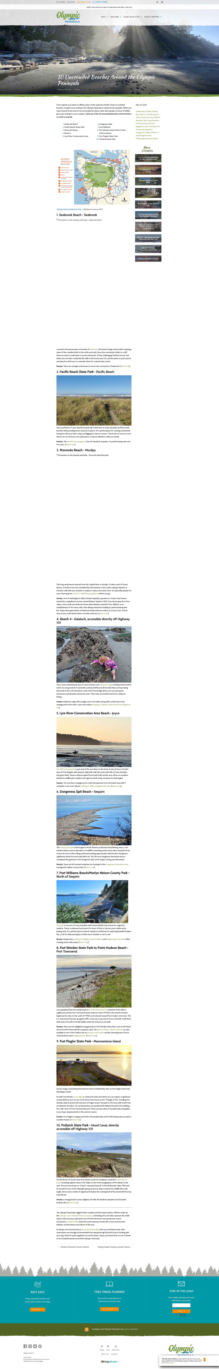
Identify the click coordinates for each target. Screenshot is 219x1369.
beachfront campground (76, 441)
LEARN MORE (72, 1222)
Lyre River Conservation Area (76, 136)
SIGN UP (180, 1311)
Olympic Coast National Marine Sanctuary (76, 1216)
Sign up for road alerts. (129, 1329)
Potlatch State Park (107, 139)
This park (60, 925)
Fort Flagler (78, 1097)
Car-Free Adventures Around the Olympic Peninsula (148, 215)
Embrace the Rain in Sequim (148, 259)
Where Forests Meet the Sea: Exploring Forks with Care (148, 238)
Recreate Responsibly (90, 1229)
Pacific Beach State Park (74, 127)
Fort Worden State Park (98, 1010)
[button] (37, 1310)
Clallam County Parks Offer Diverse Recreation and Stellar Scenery (148, 227)
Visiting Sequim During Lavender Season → (115, 1247)
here (130, 7)
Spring (141, 138)
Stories (77, 89)
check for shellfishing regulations (85, 593)
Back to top (125, 366)
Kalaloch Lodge (106, 685)
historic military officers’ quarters (110, 1029)
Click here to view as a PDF (93, 209)
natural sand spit (66, 847)
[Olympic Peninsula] (68, 13)
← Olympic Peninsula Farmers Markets (73, 1247)
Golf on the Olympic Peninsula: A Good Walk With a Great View (148, 193)
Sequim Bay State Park (116, 939)
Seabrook (94, 349)
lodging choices (79, 1035)
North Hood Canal (143, 123)
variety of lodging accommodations (88, 939)
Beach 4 (67, 133)
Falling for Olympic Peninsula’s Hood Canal (148, 249)
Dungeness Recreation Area (117, 864)
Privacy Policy (168, 1363)
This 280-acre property (65, 769)
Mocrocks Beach (71, 130)
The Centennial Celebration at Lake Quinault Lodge (148, 158)
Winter (155, 138)
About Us (105, 1354)
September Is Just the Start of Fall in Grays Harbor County (148, 170)
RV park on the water (95, 1032)
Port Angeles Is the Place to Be (148, 204)
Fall (137, 138)
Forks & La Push (146, 114)
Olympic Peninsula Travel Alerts (148, 181)
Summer (148, 138)
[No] (217, 1361)
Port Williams (104, 127)
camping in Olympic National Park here (107, 704)
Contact (114, 1354)
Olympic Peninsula (64, 89)
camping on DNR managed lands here (95, 786)
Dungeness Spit (105, 124)
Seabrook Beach (71, 124)
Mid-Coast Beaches (151, 120)
